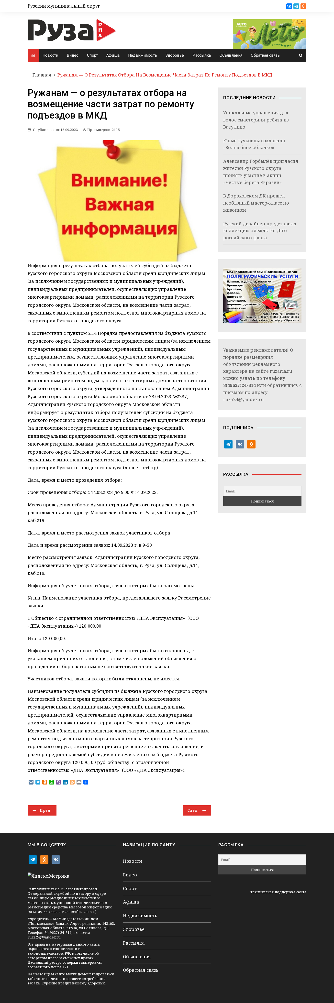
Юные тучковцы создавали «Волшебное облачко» (254, 144)
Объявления (231, 55)
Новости (50, 55)
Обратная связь (265, 55)
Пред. (46, 810)
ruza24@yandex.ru (243, 399)
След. (193, 810)
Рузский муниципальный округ (64, 6)
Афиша (113, 55)
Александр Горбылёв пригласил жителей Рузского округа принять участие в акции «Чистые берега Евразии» (260, 171)
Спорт (92, 55)
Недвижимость (142, 55)
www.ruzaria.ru (51, 889)
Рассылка (201, 55)
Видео (72, 55)
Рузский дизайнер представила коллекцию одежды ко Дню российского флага (259, 231)
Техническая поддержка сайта (278, 892)
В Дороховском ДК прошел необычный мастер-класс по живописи (256, 203)
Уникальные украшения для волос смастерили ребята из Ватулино (256, 120)
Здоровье (175, 55)
